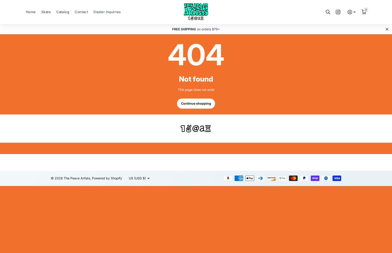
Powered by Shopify (107, 178)
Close (387, 29)
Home (31, 12)
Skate (46, 12)
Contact (81, 12)
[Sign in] (351, 12)
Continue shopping (196, 103)
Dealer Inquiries (107, 12)
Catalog (62, 12)
